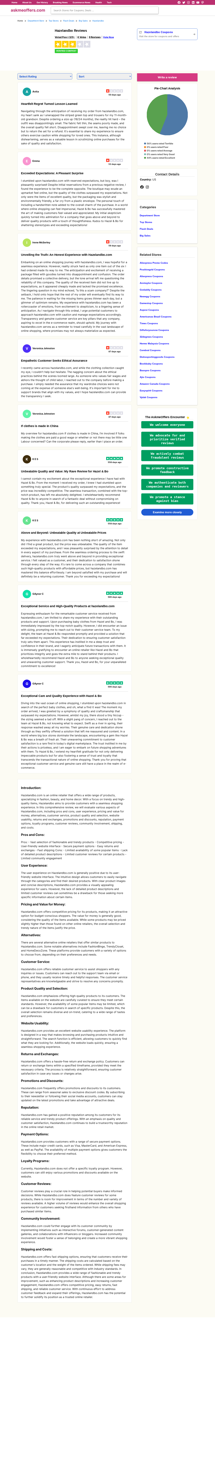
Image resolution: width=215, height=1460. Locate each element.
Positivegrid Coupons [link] (152, 269)
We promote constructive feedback (167, 470)
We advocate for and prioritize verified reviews (167, 439)
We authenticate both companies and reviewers (167, 484)
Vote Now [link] (108, 37)
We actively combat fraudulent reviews (167, 455)
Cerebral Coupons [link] (150, 350)
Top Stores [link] (54, 21)
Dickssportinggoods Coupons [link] (157, 357)
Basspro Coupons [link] (150, 370)
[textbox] (104, 10)
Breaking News (60, 2)
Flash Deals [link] (68, 21)
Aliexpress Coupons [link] (151, 276)
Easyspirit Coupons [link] (151, 390)
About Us (27, 2)
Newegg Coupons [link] (150, 296)
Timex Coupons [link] (149, 323)
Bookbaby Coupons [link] (151, 363)
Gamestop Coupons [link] (151, 303)
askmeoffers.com (28, 10)
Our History (42, 2)
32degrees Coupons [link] (151, 336)
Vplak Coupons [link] (148, 397)
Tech (109, 2)
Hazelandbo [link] (98, 21)
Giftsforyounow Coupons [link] (154, 330)
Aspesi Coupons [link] (149, 310)
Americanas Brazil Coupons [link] (155, 316)
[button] (167, 424)
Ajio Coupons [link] (148, 377)
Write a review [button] (167, 77)
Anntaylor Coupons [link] (151, 283)
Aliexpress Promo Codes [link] (154, 262)
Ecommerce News (81, 2)
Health (98, 2)
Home (14, 2)
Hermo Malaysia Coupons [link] (154, 343)
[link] (34, 45)
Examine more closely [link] (167, 512)
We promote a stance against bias (167, 499)
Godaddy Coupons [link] (151, 289)
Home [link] (20, 21)
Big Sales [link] (83, 21)
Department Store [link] (36, 21)
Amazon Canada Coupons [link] (155, 383)
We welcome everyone (167, 425)
